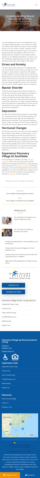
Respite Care (6, 325)
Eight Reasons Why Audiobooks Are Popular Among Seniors (20, 262)
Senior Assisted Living (9, 313)
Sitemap (32, 462)
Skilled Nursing (6, 321)
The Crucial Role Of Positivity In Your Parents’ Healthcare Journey (25, 218)
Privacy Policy (15, 459)
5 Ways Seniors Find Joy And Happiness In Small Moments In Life (19, 249)
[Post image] (8, 221)
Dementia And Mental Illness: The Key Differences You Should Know (21, 243)
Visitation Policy (24, 459)
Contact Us (5, 346)
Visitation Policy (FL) (8, 351)
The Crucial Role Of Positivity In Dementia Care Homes (23, 230)
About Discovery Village (9, 399)
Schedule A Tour (7, 407)
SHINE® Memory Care (9, 317)
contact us (12, 174)
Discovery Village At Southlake (22, 181)
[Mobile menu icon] (36, 5)
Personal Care (6, 308)
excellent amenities (23, 166)
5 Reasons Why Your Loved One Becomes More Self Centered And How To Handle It (21, 255)
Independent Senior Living (10, 304)
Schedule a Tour (7, 348)
